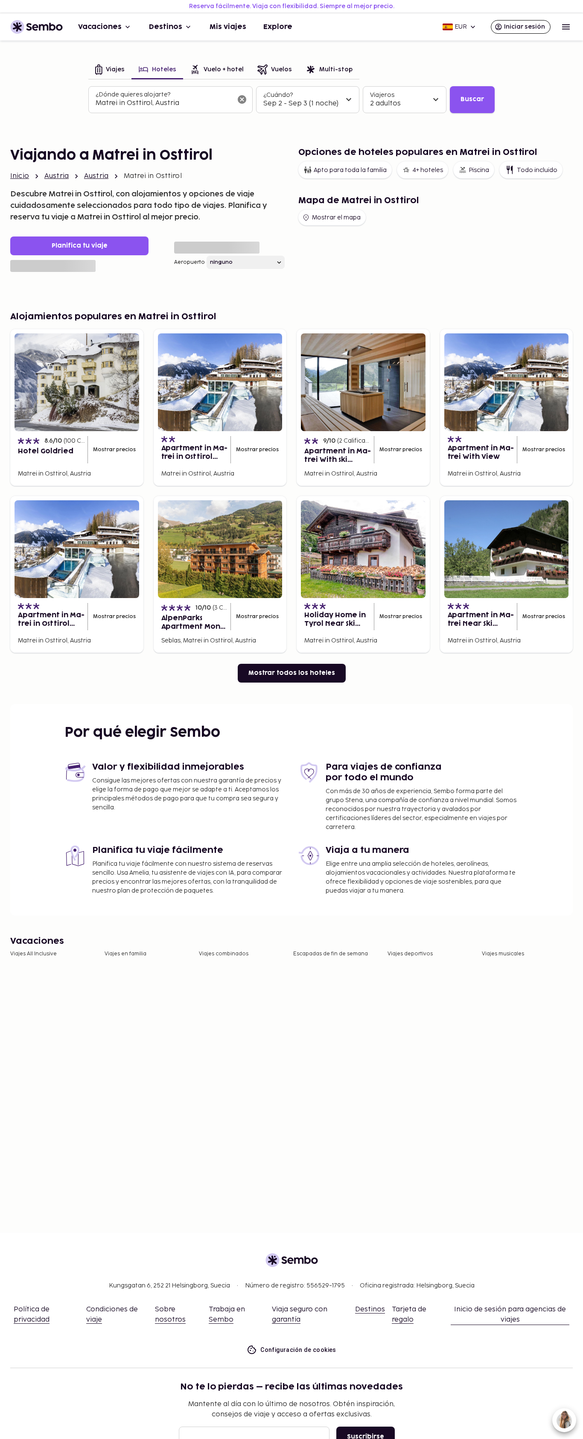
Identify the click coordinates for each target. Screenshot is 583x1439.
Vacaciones (100, 26)
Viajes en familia (125, 954)
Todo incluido (537, 170)
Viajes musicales (503, 954)
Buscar (472, 99)
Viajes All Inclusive (33, 954)
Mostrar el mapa (336, 217)
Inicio (19, 176)
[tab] (109, 70)
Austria (56, 176)
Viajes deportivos (410, 954)
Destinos (165, 26)
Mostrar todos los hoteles (291, 673)
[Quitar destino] (242, 99)
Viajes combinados (223, 954)
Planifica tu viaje (80, 245)
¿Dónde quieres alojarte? (133, 94)
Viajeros (382, 95)
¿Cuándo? (278, 95)
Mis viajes (228, 26)
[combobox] (164, 103)
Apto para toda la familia (350, 170)
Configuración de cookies (298, 1349)
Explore (277, 26)
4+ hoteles (427, 170)
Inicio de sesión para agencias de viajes (510, 1314)
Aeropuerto (189, 262)
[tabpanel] (291, 100)
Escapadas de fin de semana (330, 954)
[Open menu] (566, 27)
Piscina (479, 170)
